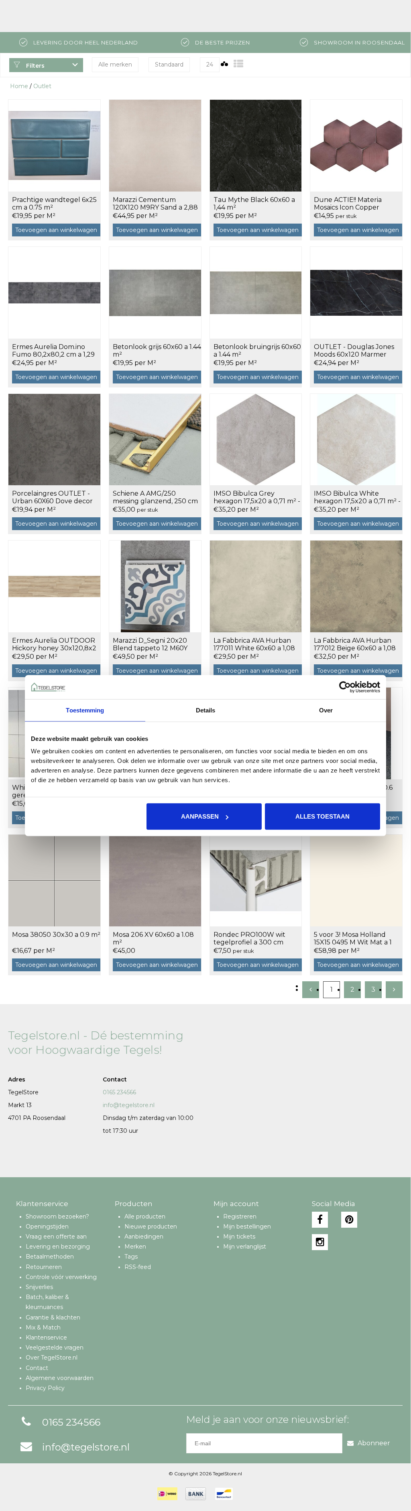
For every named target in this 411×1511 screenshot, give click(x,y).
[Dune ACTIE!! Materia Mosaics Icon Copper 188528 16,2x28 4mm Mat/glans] (356, 145)
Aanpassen (200, 816)
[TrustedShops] (246, 1493)
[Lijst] (238, 64)
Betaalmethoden (50, 1256)
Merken (135, 1246)
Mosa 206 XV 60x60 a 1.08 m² (153, 938)
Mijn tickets (239, 1236)
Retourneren (44, 1267)
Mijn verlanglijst (244, 1246)
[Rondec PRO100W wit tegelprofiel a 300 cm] (256, 880)
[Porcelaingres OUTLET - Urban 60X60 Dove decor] (54, 439)
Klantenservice (46, 1337)
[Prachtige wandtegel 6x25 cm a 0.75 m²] (54, 145)
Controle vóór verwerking (61, 1277)
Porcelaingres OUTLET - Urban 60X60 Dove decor (52, 497)
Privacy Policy (45, 1388)
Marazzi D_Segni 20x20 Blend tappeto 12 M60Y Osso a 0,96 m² (150, 645)
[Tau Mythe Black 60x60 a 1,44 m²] (256, 145)
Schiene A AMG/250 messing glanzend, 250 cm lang (155, 498)
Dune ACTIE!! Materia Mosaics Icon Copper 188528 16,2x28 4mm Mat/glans (348, 204)
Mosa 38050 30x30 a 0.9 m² (56, 934)
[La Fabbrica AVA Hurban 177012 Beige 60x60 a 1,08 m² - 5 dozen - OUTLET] (356, 586)
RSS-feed (137, 1267)
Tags (131, 1256)
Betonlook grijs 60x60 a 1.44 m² (157, 350)
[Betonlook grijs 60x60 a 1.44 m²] (155, 292)
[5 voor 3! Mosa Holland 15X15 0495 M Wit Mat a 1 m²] (356, 880)
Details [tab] (206, 709)
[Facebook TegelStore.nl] (320, 1220)
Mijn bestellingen (247, 1226)
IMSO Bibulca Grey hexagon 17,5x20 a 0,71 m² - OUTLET (257, 498)
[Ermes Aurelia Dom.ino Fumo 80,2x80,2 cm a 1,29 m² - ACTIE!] (54, 292)
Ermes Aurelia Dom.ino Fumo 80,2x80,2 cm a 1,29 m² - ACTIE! (53, 351)
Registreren (239, 1216)
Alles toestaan (322, 816)
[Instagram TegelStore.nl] (320, 1242)
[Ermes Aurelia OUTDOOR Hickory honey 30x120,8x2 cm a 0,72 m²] (54, 586)
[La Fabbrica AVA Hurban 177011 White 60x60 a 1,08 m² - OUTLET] (256, 586)
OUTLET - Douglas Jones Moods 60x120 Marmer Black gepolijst (354, 351)
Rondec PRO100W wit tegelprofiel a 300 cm (249, 938)
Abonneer (374, 1443)
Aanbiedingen (143, 1236)
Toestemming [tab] (85, 709)
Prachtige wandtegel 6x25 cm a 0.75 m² (54, 203)
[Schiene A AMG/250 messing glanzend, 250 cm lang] (155, 439)
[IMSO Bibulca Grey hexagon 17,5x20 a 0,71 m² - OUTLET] (256, 439)
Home (19, 86)
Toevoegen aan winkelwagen (56, 230)
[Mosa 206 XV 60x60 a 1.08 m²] (155, 880)
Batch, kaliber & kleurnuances (47, 1302)
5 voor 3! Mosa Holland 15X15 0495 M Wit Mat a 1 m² (353, 939)
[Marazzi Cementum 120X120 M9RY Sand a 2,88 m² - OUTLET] (155, 145)
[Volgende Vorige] (394, 989)
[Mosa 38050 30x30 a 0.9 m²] (54, 880)
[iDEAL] (167, 1493)
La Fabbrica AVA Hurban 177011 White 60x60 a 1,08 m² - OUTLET (254, 645)
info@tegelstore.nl (129, 1105)
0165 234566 (119, 1092)
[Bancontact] (224, 1493)
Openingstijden (47, 1226)
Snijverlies (39, 1287)
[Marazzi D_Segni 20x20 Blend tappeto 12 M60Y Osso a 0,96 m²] (155, 586)
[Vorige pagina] (310, 989)
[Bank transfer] (195, 1493)
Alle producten (144, 1216)
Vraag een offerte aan (56, 1236)
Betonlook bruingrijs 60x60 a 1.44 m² (257, 350)
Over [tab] (326, 709)
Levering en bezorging (58, 1246)
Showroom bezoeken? (57, 1216)
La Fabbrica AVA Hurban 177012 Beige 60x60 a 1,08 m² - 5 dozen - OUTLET (355, 645)
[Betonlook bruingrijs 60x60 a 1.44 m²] (256, 292)
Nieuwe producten (150, 1226)
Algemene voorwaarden (60, 1378)
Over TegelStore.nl (51, 1357)
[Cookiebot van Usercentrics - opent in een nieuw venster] (345, 687)
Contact (37, 1368)
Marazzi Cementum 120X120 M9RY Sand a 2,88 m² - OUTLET (155, 204)
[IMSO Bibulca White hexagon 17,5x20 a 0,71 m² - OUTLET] (356, 439)
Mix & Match (43, 1327)
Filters (34, 65)
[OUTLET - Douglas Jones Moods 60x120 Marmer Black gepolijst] (356, 292)
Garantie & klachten (53, 1317)
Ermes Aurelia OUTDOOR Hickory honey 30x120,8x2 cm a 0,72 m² (54, 645)
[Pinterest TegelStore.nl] (349, 1220)
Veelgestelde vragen (54, 1347)
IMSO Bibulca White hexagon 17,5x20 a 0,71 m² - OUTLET (357, 498)
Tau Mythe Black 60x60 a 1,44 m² (254, 203)
